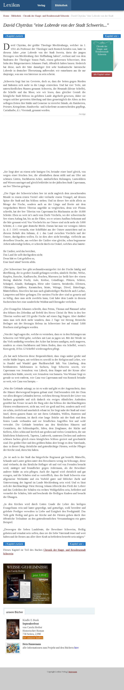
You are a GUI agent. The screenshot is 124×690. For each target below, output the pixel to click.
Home (6, 16)
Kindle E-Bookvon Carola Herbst (32, 624)
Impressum (72, 672)
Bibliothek (61, 5)
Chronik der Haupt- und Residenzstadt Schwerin (46, 16)
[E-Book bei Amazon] (27, 603)
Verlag (41, 5)
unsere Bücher (14, 612)
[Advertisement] (44, 140)
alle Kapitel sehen (101, 74)
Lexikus (11, 5)
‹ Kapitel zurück (14, 36)
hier (76, 647)
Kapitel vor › (112, 36)
